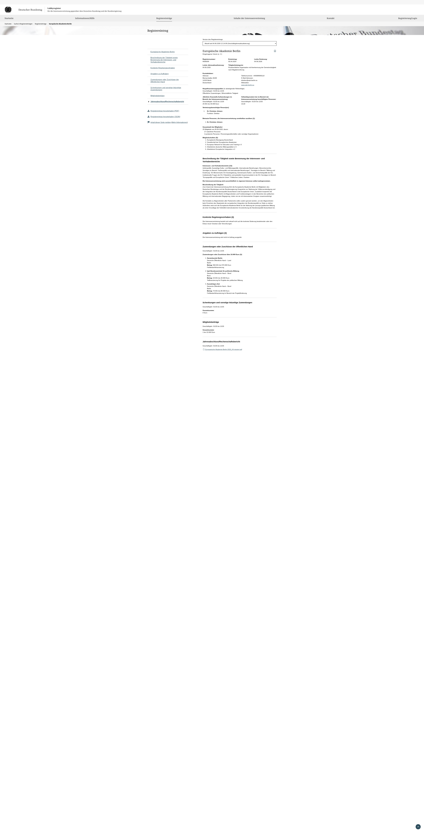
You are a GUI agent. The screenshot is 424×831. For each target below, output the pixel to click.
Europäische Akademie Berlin (162, 52)
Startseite (9, 18)
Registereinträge (164, 18)
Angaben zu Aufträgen (159, 74)
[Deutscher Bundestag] (25, 10)
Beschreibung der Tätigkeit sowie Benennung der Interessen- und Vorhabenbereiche (164, 60)
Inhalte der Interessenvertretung (249, 18)
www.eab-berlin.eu (247, 85)
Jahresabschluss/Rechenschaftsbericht (167, 102)
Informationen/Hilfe (85, 18)
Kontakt (330, 18)
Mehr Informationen (179, 122)
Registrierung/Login (407, 18)
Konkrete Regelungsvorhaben (162, 68)
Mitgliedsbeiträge (157, 96)
